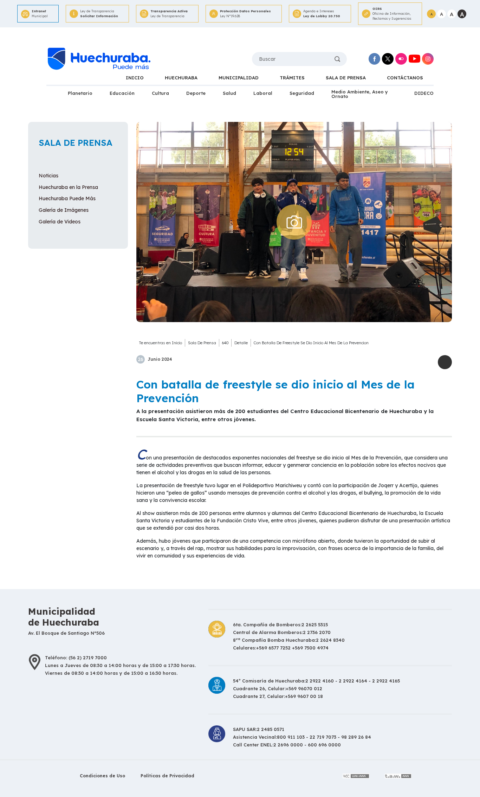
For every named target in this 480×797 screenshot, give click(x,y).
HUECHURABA (181, 77)
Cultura (160, 93)
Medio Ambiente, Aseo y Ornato (359, 94)
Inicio (177, 342)
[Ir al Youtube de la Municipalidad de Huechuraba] (414, 59)
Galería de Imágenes (64, 210)
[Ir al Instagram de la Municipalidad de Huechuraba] (428, 59)
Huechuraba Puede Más (67, 198)
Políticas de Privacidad (167, 775)
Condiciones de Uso (102, 775)
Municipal (40, 13)
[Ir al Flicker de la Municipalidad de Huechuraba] (401, 59)
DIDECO (424, 93)
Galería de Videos (59, 221)
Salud (229, 93)
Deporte (196, 93)
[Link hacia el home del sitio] (98, 59)
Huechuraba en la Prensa (68, 187)
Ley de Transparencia (99, 13)
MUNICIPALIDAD (239, 77)
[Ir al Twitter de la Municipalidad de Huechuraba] (388, 59)
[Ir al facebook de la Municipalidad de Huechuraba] (374, 59)
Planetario (80, 93)
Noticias (48, 175)
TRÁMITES (292, 77)
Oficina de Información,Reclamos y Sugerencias (391, 13)
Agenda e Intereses (321, 13)
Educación (122, 93)
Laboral (262, 93)
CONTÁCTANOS (405, 77)
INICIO (135, 77)
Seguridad (302, 93)
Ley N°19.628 (245, 13)
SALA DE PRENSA (346, 77)
